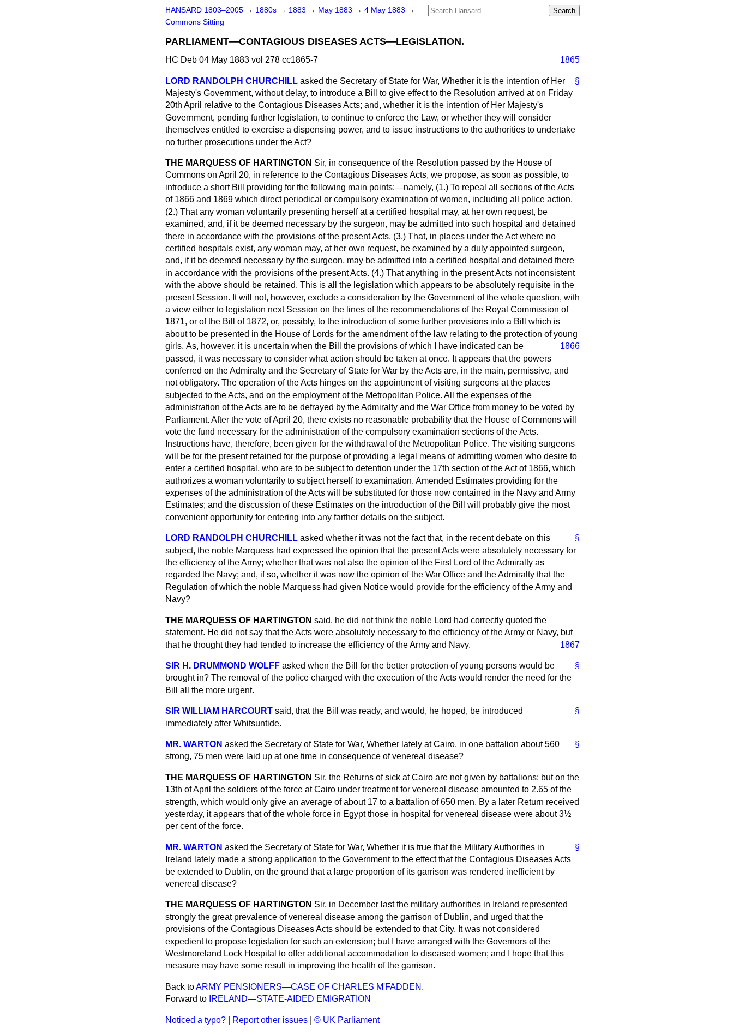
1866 (570, 346)
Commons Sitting (194, 22)
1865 (570, 59)
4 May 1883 (385, 10)
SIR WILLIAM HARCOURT (219, 710)
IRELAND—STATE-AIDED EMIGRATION (290, 998)
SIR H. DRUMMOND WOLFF (222, 665)
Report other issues (270, 1020)
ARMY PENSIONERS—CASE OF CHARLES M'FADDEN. (310, 986)
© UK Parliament (347, 1020)
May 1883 (336, 10)
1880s (267, 10)
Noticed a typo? (195, 1020)
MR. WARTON (194, 744)
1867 (570, 644)
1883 (298, 10)
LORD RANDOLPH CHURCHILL (231, 81)
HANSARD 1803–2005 (204, 10)
